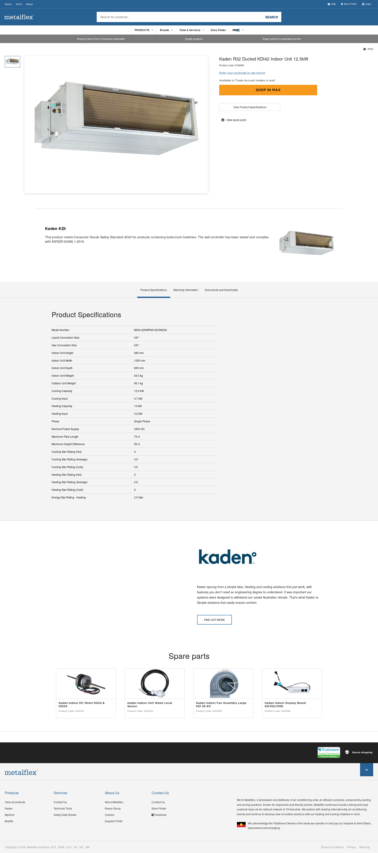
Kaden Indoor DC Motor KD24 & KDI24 (82, 704)
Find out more (214, 619)
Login (368, 3)
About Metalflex (114, 802)
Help (333, 3)
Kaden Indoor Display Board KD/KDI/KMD (285, 704)
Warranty (364, 847)
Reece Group (113, 808)
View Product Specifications (249, 107)
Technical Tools (63, 808)
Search (271, 17)
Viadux (29, 4)
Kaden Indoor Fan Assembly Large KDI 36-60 (221, 704)
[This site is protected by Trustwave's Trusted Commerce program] (328, 752)
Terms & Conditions (332, 847)
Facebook (160, 814)
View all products (15, 802)
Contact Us (60, 802)
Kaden (9, 808)
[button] (203, 125)
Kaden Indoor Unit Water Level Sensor (149, 704)
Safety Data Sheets (65, 814)
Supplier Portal (113, 821)
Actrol (19, 4)
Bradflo (9, 821)
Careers (109, 814)
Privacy (351, 847)
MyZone (9, 814)
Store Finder (350, 3)
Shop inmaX (268, 90)
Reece (8, 4)
